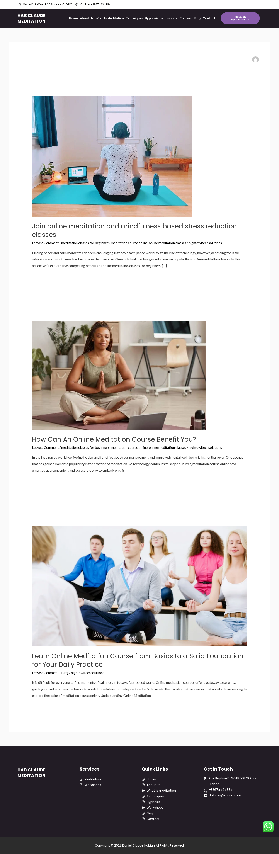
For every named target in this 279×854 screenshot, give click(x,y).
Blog (197, 18)
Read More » (41, 276)
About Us (87, 18)
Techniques (134, 18)
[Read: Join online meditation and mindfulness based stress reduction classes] (112, 156)
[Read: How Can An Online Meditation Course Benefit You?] (119, 375)
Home (73, 18)
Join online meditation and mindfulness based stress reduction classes (134, 230)
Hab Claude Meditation (31, 18)
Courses (185, 18)
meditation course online (129, 243)
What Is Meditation (110, 18)
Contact (209, 18)
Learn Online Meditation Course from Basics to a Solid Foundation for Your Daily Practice (137, 660)
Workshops (169, 18)
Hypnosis (151, 18)
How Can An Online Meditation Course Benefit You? (114, 439)
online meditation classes (167, 243)
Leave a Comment (45, 243)
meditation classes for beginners (85, 243)
